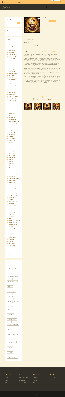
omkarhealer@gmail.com (54, 377)
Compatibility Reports (13, 102)
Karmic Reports (12, 159)
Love (10, 169)
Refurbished (11, 203)
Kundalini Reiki (11, 316)
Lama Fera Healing (12, 319)
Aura (15, 268)
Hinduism (11, 136)
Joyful (9, 309)
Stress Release (12, 239)
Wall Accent (11, 252)
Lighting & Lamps (12, 167)
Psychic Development (13, 201)
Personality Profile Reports (14, 193)
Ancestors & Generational (14, 48)
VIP (16, 357)
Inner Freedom (11, 304)
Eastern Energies (12, 111)
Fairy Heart (10, 296)
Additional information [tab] (41, 51)
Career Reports (12, 90)
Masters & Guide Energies (14, 178)
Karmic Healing (12, 157)
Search (18, 23)
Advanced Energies (12, 46)
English (54, 0)
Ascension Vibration (28, 105)
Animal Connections (13, 56)
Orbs (9, 334)
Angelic (9, 268)
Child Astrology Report (13, 98)
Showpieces (11, 226)
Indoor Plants (11, 151)
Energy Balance (11, 291)
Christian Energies (12, 100)
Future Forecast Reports (14, 128)
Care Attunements (12, 88)
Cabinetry (11, 86)
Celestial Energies (12, 92)
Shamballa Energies (13, 224)
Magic (9, 327)
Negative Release (12, 332)
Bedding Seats (11, 75)
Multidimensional (12, 186)
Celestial (10, 271)
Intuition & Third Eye (13, 153)
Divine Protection (12, 283)
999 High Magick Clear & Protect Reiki (56, 104)
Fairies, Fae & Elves (12, 119)
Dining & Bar (11, 106)
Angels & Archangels (13, 54)
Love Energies (11, 170)
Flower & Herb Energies (13, 123)
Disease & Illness (12, 107)
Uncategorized (31, 39)
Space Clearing (12, 228)
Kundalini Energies (12, 163)
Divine (15, 278)
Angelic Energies (12, 52)
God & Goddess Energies (13, 130)
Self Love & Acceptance (13, 214)
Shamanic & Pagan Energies (14, 220)
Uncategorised (12, 245)
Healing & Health (12, 132)
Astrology (11, 64)
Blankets (10, 81)
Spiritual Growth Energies (14, 235)
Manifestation (12, 176)
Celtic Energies (12, 94)
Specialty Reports (12, 230)
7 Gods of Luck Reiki (47, 105)
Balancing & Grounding (13, 73)
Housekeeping (11, 146)
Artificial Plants (12, 58)
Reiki (27, 41)
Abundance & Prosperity (13, 44)
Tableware (11, 241)
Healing (10, 301)
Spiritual (10, 347)
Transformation (12, 243)
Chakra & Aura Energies (13, 96)
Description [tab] (27, 51)
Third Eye (10, 352)
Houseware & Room (13, 148)
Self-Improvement (12, 216)
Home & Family (12, 140)
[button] (39, 18)
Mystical (10, 329)
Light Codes (11, 165)
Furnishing (11, 127)
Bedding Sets (11, 77)
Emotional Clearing (13, 117)
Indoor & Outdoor (12, 149)
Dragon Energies (12, 109)
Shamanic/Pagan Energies (14, 222)
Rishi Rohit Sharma (27, 394)
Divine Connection (12, 281)
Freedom (10, 299)
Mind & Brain (11, 184)
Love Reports (11, 172)
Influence (16, 301)
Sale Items (11, 211)
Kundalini (11, 161)
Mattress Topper (12, 182)
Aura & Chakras (12, 71)
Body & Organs (12, 83)
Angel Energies (12, 50)
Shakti (10, 218)
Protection (15, 334)
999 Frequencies (12, 43)
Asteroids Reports (12, 60)
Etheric (9, 294)
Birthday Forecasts (12, 79)
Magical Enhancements (13, 174)
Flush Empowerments (13, 125)
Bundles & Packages (13, 85)
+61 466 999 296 (52, 379)
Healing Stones (12, 134)
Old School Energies (13, 188)
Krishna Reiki (11, 311)
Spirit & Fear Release (13, 231)
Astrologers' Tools (12, 62)
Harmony (17, 299)
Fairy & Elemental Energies (14, 121)
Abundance (10, 266)
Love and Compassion (13, 324)
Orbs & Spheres (12, 190)
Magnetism (15, 327)
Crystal (10, 278)
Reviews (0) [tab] (54, 51)
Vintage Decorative (13, 251)
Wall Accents (11, 254)
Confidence (10, 273)
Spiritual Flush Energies (13, 233)
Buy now (52, 20)
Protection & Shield (13, 195)
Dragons (10, 286)
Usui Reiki (11, 249)
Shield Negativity (12, 344)
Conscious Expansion (13, 276)
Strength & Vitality (13, 237)
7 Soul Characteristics (38, 105)
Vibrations (10, 357)
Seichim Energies (12, 212)
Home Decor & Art (12, 142)
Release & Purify (12, 209)
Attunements (11, 69)
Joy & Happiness (12, 155)
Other (10, 191)
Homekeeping (11, 144)
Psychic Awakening (12, 337)
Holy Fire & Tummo (12, 138)
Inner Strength (11, 306)
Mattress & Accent (12, 180)
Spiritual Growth (12, 349)
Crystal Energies (12, 104)
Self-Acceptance (12, 342)
